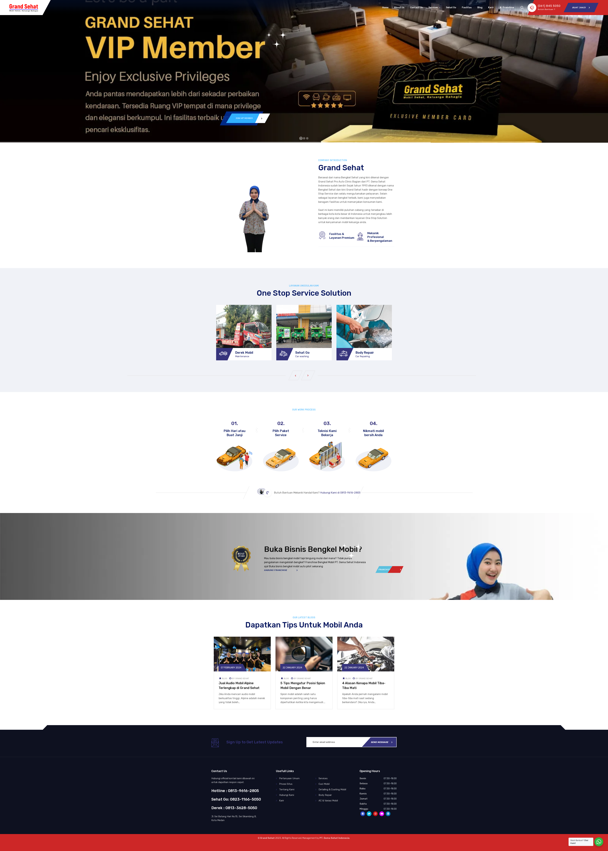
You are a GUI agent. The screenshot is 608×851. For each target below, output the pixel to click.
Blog (479, 7)
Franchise (508, 7)
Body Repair (364, 352)
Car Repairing (362, 356)
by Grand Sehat (240, 678)
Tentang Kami (286, 789)
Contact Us (416, 7)
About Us (399, 7)
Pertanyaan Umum (289, 778)
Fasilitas (467, 7)
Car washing (302, 356)
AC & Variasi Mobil (328, 800)
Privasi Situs (285, 784)
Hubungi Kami (286, 795)
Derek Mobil (244, 352)
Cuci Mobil (324, 784)
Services (433, 7)
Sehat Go (451, 7)
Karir (491, 7)
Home (385, 7)
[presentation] (295, 375)
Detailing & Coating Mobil (332, 789)
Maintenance (242, 356)
